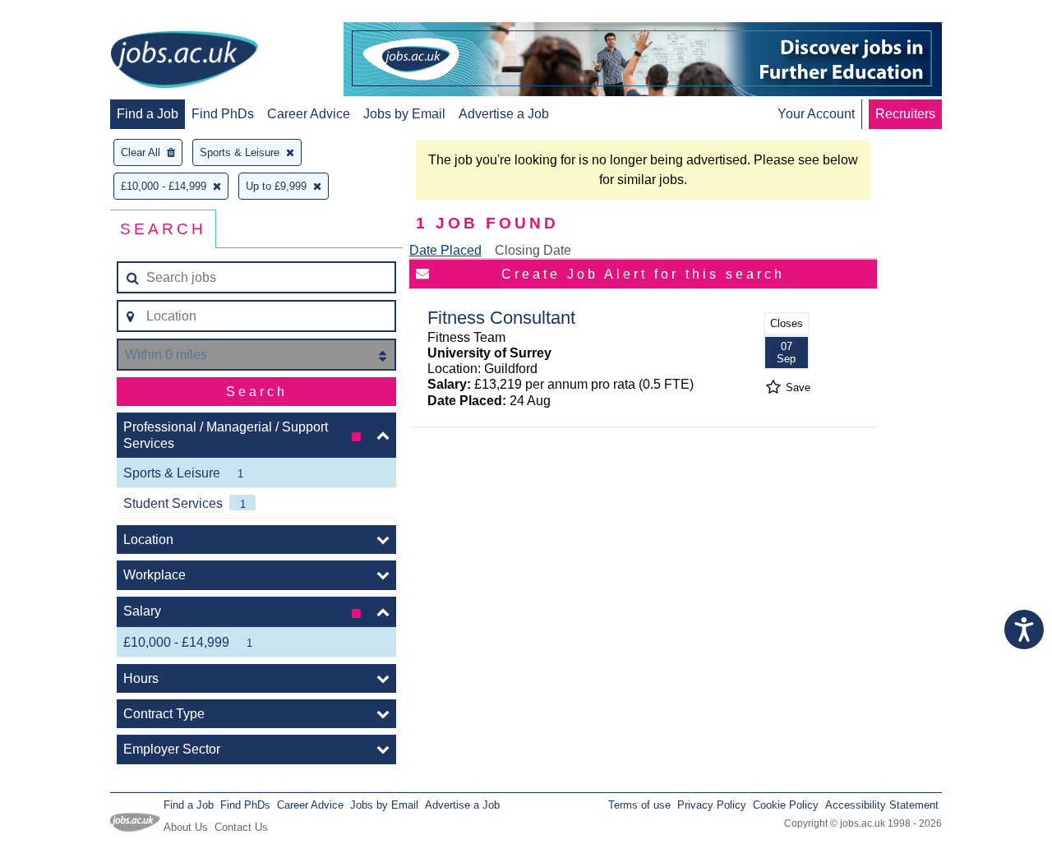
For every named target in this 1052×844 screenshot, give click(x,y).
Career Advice (308, 114)
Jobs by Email (404, 114)
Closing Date (533, 250)
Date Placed (445, 250)
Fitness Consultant (501, 317)
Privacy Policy (711, 805)
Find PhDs (222, 114)
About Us (186, 827)
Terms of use (639, 805)
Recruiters (905, 114)
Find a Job (147, 114)
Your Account (816, 114)
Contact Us (241, 827)
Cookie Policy (786, 805)
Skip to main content (66, 14)
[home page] (184, 61)
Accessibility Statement (882, 805)
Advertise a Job (504, 114)
